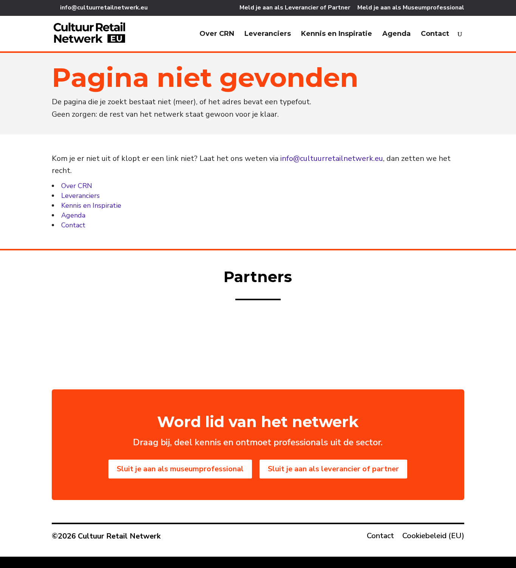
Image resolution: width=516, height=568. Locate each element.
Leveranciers (267, 34)
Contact (435, 34)
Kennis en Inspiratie (336, 34)
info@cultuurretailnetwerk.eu (331, 158)
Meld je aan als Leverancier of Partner (294, 8)
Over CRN (216, 34)
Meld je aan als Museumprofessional (410, 8)
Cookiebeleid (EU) (433, 537)
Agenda (396, 34)
